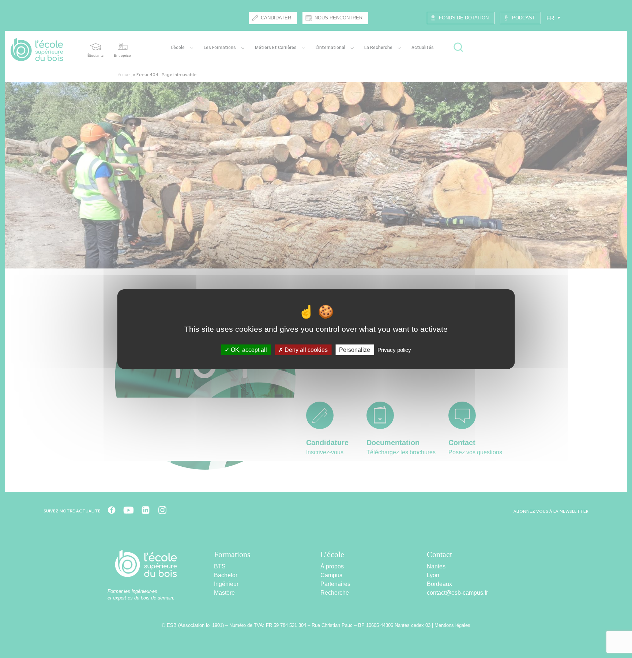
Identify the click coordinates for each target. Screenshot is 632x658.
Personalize (354, 350)
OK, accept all (248, 350)
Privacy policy (394, 350)
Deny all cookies (305, 350)
